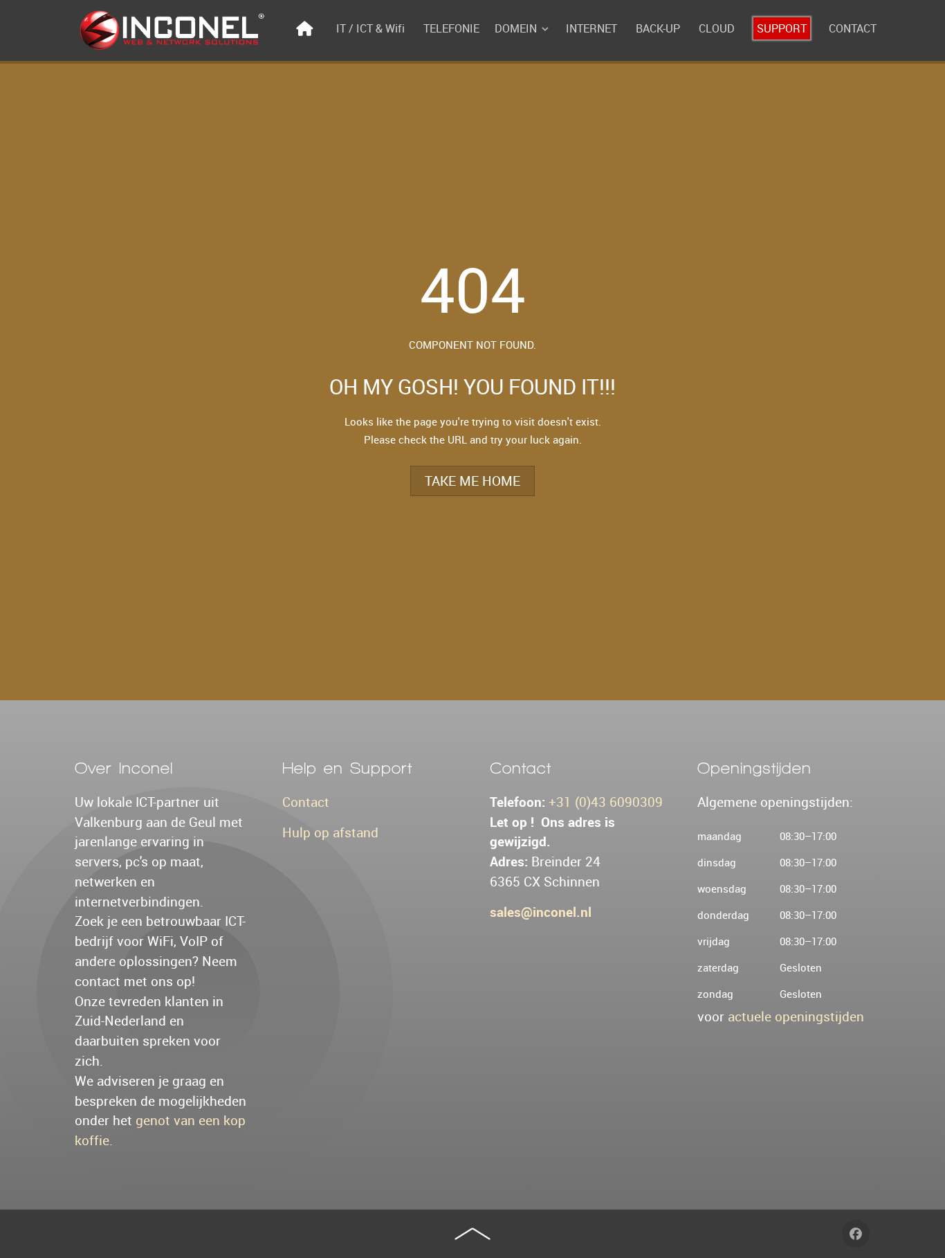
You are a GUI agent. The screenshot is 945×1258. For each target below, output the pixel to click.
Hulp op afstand (330, 832)
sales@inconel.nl (540, 912)
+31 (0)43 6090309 (606, 802)
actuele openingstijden (796, 1016)
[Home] (306, 28)
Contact (305, 802)
